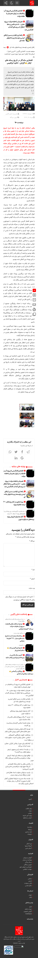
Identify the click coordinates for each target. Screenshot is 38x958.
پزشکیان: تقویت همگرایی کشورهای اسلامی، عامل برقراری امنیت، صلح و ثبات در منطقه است (19, 737)
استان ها (32, 54)
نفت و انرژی (28, 832)
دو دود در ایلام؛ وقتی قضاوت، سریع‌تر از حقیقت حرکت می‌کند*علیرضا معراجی (19, 626)
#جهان (31, 839)
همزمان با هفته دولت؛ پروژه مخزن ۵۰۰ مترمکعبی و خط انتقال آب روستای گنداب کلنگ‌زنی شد (18, 25)
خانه (31, 795)
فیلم (30, 907)
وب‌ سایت (32, 588)
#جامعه (30, 853)
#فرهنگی (30, 874)
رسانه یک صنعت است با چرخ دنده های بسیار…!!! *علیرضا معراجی (14, 638)
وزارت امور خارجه (27, 815)
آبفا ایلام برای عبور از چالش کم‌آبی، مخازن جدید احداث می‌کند (17, 744)
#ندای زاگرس (20, 51)
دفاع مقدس (28, 885)
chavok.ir (15, 943)
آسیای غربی (28, 848)
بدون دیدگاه (13, 117)
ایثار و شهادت (28, 883)
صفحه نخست (30, 51)
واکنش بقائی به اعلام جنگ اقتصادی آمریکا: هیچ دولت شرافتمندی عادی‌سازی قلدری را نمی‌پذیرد (19, 766)
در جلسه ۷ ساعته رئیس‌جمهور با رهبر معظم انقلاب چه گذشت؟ (18, 750)
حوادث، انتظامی (27, 869)
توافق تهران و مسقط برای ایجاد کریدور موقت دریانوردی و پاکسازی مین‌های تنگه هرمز (19, 758)
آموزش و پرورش (27, 857)
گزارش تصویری (28, 911)
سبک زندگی (28, 862)
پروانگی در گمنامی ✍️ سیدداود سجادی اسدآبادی (21, 672)
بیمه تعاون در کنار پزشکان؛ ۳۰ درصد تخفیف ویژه (14, 503)
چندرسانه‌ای (29, 902)
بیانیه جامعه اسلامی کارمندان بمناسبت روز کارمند (18, 724)
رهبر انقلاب (29, 808)
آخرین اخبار (11, 51)
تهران (30, 895)
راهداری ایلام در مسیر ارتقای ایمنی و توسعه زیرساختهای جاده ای (14, 38)
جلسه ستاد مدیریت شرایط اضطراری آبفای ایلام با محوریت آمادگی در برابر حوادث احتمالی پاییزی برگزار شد (19, 781)
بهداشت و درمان (27, 860)
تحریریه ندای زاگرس (11, 114)
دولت (30, 811)
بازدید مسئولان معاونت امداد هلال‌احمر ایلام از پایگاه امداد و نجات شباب (18, 773)
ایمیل (32, 578)
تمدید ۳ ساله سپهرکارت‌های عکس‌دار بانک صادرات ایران (18, 718)
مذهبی (30, 878)
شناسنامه (30, 919)
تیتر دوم (21, 54)
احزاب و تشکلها (27, 818)
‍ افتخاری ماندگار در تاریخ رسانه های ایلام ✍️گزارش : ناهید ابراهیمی (19, 62)
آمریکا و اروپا (28, 846)
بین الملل (29, 843)
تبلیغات (29, 834)
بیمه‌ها (30, 829)
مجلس (30, 813)
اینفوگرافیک (28, 914)
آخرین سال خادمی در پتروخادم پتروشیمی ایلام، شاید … (15, 657)
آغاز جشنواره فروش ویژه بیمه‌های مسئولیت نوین (20, 518)
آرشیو (30, 799)
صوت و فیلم (28, 909)
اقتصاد (31, 823)
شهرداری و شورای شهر (26, 867)
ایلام (26, 54)
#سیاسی (30, 804)
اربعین (30, 881)
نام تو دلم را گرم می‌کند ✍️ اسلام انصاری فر (15, 649)
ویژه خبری (14, 54)
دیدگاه (32, 541)
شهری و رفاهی (28, 864)
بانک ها (29, 827)
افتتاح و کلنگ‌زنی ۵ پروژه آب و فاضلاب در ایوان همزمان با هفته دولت (14, 13)
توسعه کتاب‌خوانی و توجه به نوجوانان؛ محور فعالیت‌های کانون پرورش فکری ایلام (17, 730)
